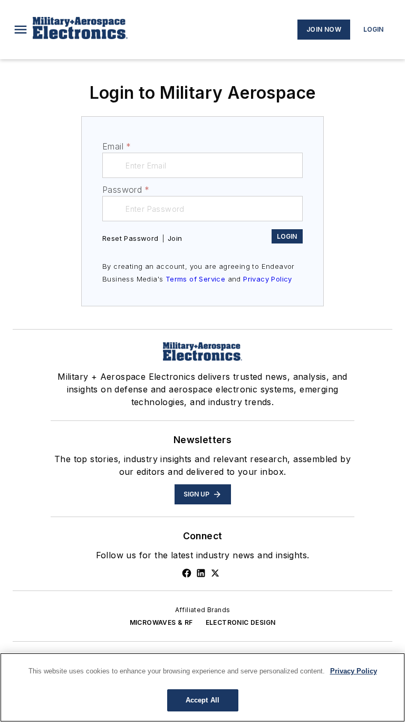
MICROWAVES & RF (161, 622)
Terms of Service (195, 279)
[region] (202, 687)
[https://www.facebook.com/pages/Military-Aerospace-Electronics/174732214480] (186, 573)
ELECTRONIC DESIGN (241, 622)
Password (126, 189)
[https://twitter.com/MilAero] (215, 573)
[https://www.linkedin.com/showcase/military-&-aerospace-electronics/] (201, 573)
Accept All (202, 700)
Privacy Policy (267, 279)
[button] (20, 29)
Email (116, 146)
